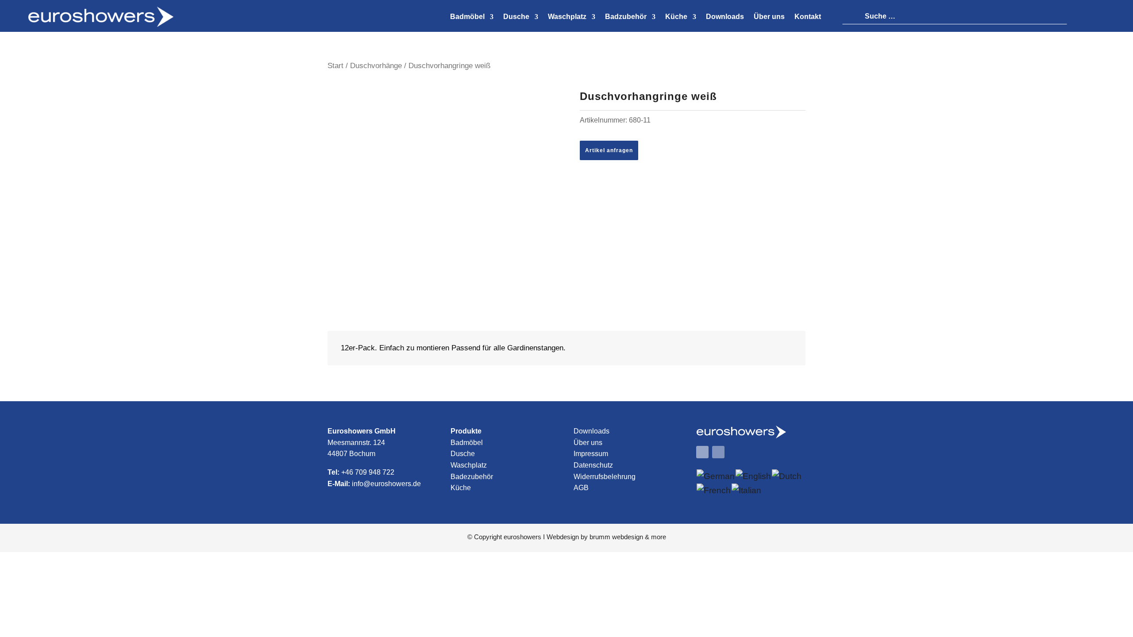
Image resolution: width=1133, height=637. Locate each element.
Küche (461, 487)
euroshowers (522, 537)
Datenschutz (593, 465)
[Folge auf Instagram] (718, 452)
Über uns (588, 442)
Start (335, 65)
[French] (714, 490)
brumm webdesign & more (628, 537)
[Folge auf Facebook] (702, 452)
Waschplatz (469, 465)
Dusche (463, 453)
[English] (754, 476)
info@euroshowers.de (386, 483)
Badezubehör (472, 476)
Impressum (591, 453)
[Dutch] (787, 476)
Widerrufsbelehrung (605, 476)
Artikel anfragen (609, 150)
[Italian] (747, 490)
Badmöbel (467, 442)
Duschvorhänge (376, 65)
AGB (581, 487)
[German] (716, 476)
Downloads (591, 431)
